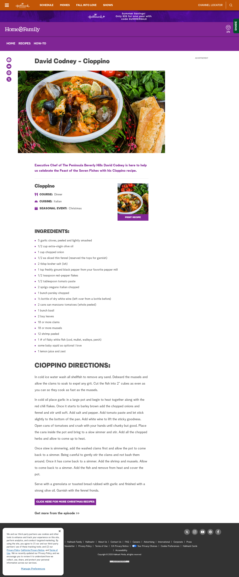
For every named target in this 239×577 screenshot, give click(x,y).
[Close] (60, 531)
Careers (136, 542)
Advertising (149, 542)
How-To (40, 43)
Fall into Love (86, 5)
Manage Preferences (33, 569)
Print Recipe (133, 217)
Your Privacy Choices (147, 546)
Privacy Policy (85, 546)
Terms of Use (101, 546)
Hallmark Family (74, 542)
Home (11, 43)
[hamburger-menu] (7, 5)
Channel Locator (210, 5)
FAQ (127, 542)
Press (189, 542)
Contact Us (116, 542)
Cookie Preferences (170, 546)
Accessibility (121, 550)
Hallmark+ (90, 542)
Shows (108, 5)
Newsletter (70, 546)
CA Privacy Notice (120, 546)
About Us (102, 542)
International (164, 542)
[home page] (22, 5)
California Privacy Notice (32, 550)
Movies (65, 5)
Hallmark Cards (190, 546)
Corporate (178, 542)
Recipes (25, 43)
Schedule (46, 5)
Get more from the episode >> (57, 513)
